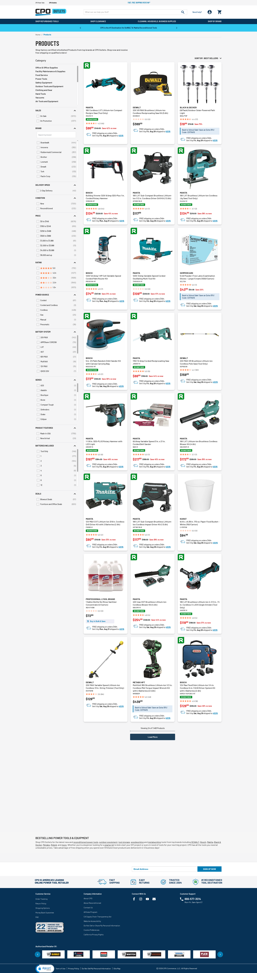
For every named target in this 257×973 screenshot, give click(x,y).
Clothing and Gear (43, 90)
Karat (183, 518)
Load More (153, 737)
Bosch (89, 192)
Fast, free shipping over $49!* (139, 2)
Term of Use (60, 968)
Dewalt (137, 107)
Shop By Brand (215, 21)
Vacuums (39, 97)
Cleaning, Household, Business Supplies (157, 21)
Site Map (117, 968)
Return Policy (40, 903)
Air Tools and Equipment (46, 101)
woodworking (137, 842)
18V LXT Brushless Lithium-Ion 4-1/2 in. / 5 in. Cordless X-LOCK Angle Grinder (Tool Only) (199, 605)
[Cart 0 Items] (220, 11)
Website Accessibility (92, 921)
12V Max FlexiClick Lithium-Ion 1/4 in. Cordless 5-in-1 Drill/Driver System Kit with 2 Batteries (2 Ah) (197, 688)
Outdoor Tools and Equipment (49, 86)
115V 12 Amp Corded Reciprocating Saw (151, 361)
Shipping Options (42, 908)
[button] (56, 110)
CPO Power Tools (39, 3)
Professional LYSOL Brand (100, 599)
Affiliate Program (90, 912)
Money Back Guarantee (44, 912)
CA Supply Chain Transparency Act (97, 916)
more (64, 845)
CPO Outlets (53, 3)
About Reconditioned (92, 903)
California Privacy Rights (94, 934)
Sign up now (209, 869)
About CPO (88, 898)
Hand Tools (40, 93)
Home (37, 34)
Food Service (41, 75)
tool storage (124, 842)
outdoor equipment (108, 842)
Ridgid (54, 845)
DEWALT (195, 842)
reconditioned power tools (85, 842)
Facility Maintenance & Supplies (50, 71)
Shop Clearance (98, 21)
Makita (89, 107)
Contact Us (88, 907)
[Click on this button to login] (210, 12)
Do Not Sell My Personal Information (96, 968)
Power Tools (41, 78)
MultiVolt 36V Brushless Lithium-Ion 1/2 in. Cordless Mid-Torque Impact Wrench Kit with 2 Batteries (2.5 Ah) (152, 688)
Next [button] (176, 27)
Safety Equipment (43, 82)
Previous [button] (80, 27)
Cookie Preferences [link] (91, 930)
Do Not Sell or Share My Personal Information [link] (102, 925)
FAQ (37, 917)
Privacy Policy (73, 968)
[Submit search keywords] (183, 12)
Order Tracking (41, 899)
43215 (120, 135)
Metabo (46, 845)
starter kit (109, 845)
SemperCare (186, 273)
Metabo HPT (139, 682)
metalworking (154, 842)
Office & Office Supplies (46, 67)
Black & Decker (188, 107)
